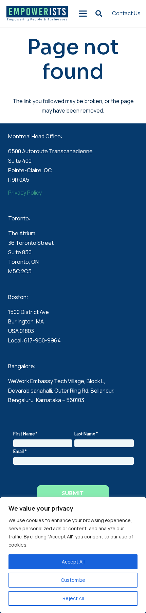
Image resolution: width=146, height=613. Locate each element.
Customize (73, 580)
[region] (73, 555)
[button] (83, 13)
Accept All (73, 561)
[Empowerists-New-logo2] (37, 13)
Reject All (73, 598)
